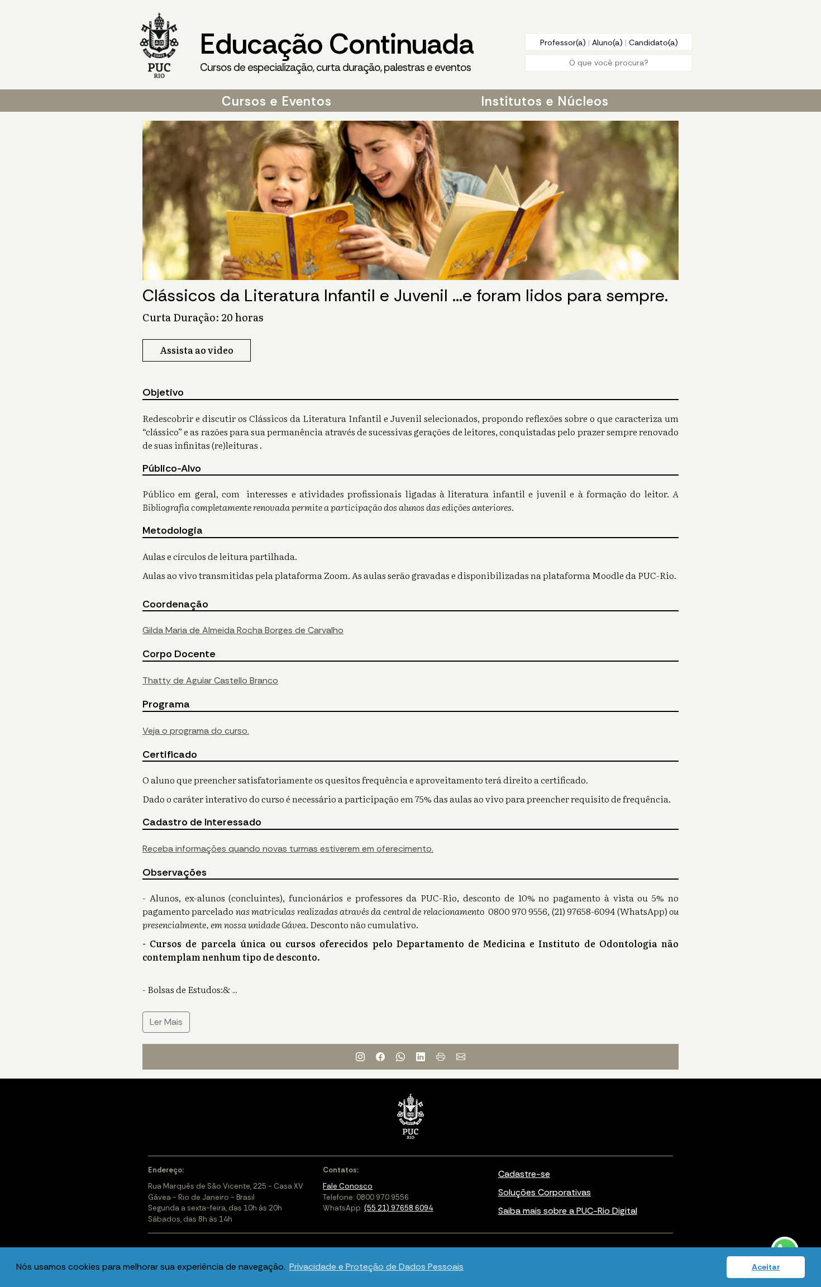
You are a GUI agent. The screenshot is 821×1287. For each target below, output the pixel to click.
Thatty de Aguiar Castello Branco (210, 680)
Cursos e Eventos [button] (277, 101)
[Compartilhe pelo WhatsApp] (400, 1056)
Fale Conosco (348, 1186)
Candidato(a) (653, 42)
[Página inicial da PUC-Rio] (159, 46)
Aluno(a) (608, 42)
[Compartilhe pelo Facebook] (380, 1056)
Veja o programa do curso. (195, 731)
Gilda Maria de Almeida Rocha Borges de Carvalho (242, 630)
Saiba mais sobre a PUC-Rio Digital (567, 1211)
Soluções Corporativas (544, 1192)
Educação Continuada (337, 50)
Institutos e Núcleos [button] (545, 101)
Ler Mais (166, 1022)
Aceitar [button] (766, 1267)
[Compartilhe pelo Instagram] (360, 1056)
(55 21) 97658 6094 (398, 1208)
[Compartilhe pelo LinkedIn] (420, 1056)
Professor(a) (564, 42)
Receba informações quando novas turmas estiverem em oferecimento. (287, 848)
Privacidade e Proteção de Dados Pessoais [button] (376, 1266)
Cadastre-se (524, 1174)
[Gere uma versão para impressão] (440, 1056)
